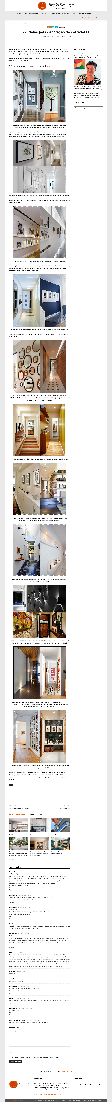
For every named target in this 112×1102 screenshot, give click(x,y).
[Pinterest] (88, 18)
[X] (94, 18)
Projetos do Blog (55, 13)
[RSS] (91, 18)
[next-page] (13, 860)
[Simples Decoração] (56, 6)
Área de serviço (77, 1100)
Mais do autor (36, 814)
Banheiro (64, 1100)
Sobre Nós (18, 13)
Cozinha (11, 830)
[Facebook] (82, 18)
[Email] (61, 41)
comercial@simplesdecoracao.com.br (50, 1094)
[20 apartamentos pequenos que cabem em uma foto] (60, 843)
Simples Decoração (15, 1100)
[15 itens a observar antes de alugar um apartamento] (60, 825)
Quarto (53, 1100)
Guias (25, 13)
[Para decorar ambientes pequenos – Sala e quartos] (39, 825)
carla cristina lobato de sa (17, 1020)
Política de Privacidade (85, 13)
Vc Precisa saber (33, 13)
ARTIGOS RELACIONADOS (18, 814)
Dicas (14, 23)
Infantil (69, 1100)
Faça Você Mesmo (91, 1100)
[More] (67, 41)
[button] (101, 13)
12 (70, 36)
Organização (61, 27)
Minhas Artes (65, 13)
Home (34, 1100)
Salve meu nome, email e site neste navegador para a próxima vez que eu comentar (35, 1057)
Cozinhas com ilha (64, 808)
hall (33, 785)
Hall (56, 27)
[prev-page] (10, 860)
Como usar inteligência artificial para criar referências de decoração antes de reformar (39, 853)
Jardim (84, 1100)
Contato (74, 13)
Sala (53, 27)
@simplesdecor (65, 1071)
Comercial (100, 1100)
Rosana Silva (46, 36)
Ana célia (12, 971)
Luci (10, 952)
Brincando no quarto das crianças (19, 808)
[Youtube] (97, 18)
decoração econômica (26, 785)
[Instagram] (85, 18)
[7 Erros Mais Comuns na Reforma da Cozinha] (18, 825)
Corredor (16, 785)
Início (11, 13)
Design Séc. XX (44, 13)
